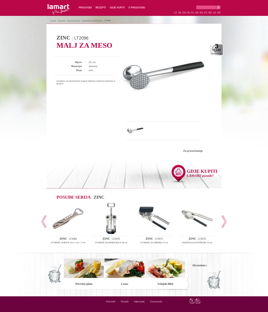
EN (184, 12)
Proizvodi (85, 7)
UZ (214, 12)
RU (201, 12)
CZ (175, 12)
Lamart (54, 6)
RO (210, 12)
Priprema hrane (73, 21)
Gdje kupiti (117, 7)
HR (197, 12)
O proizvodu (137, 7)
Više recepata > (199, 265)
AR (218, 12)
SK (179, 12)
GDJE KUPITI (202, 173)
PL (192, 12)
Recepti (101, 7)
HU (188, 12)
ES (205, 12)
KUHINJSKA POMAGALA (92, 21)
